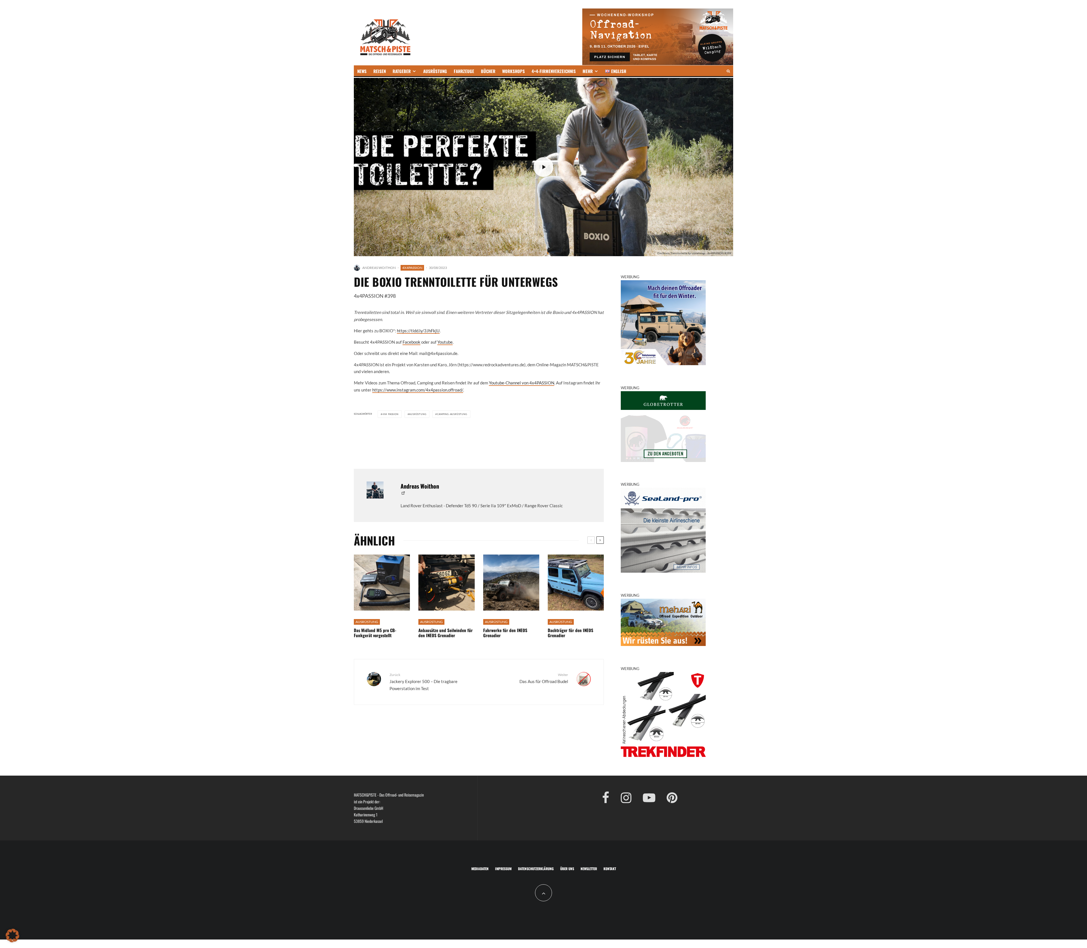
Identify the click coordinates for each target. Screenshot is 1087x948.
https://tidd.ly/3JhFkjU (418, 330)
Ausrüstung (417, 414)
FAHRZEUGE (464, 71)
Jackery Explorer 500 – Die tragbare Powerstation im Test (423, 682)
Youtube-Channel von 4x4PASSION (521, 382)
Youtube (445, 341)
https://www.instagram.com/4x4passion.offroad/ (417, 389)
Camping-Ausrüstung (452, 414)
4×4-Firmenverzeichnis (554, 71)
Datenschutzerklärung (536, 868)
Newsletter (589, 868)
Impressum (503, 868)
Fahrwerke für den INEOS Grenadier (505, 633)
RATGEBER (402, 71)
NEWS (362, 71)
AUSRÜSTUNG (435, 71)
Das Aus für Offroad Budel (543, 678)
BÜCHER (488, 71)
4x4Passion (412, 268)
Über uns (567, 868)
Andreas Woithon (379, 268)
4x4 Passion (390, 414)
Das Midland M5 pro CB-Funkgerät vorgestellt (375, 633)
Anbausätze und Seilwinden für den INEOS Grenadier (445, 633)
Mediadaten (480, 868)
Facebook (411, 341)
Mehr (588, 71)
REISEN (379, 71)
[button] (12, 935)
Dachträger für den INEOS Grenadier (570, 633)
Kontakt (610, 868)
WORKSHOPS (513, 71)
